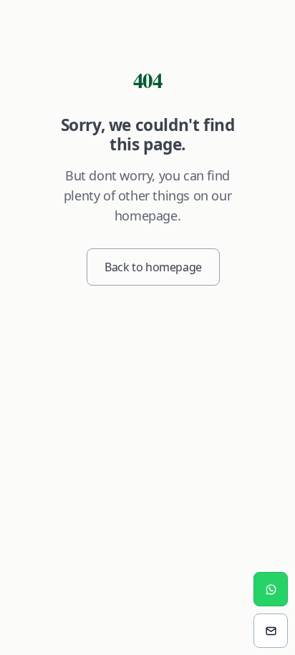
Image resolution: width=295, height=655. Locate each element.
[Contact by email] (270, 630)
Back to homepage (153, 267)
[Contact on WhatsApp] (270, 589)
